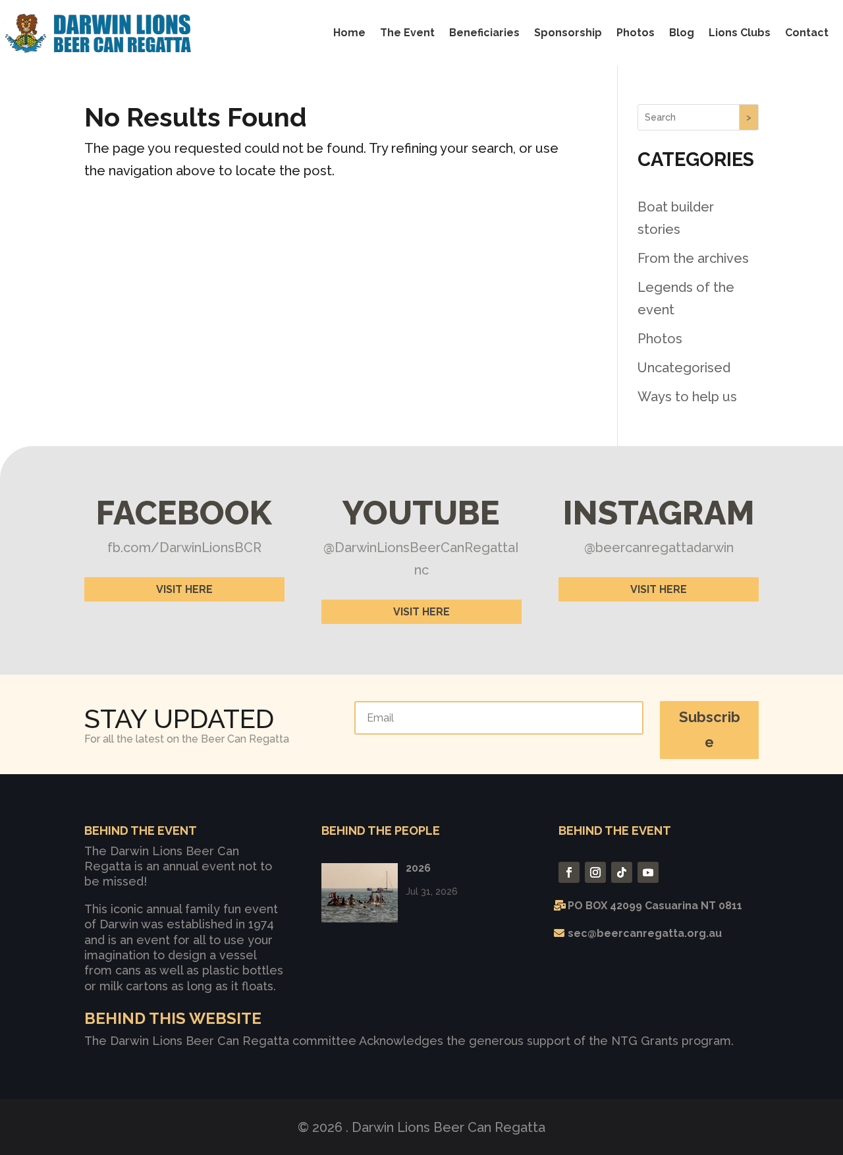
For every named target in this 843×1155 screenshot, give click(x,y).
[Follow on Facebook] (569, 872)
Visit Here (184, 589)
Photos (635, 32)
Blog (681, 32)
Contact (807, 32)
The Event (407, 32)
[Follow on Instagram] (595, 872)
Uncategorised (684, 368)
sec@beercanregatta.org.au (645, 933)
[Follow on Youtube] (648, 872)
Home (349, 32)
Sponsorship (568, 32)
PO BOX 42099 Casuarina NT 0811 (655, 905)
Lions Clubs (740, 32)
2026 (418, 868)
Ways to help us (687, 397)
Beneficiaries (484, 32)
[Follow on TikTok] (621, 872)
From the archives (693, 258)
